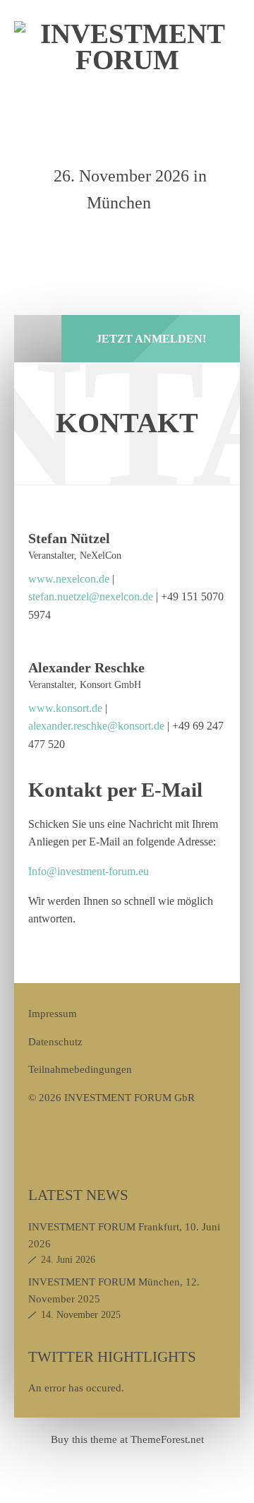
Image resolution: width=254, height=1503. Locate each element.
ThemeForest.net (167, 1439)
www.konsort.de (65, 708)
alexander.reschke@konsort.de (96, 726)
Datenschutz (55, 1041)
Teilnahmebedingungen (80, 1069)
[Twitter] (116, 241)
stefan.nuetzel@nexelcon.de (90, 596)
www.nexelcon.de (70, 579)
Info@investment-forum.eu (88, 871)
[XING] (149, 241)
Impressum (52, 1013)
